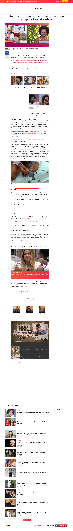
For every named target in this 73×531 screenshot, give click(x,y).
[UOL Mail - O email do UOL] (56, 1)
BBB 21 (25, 281)
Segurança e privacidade (47, 528)
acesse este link (14, 283)
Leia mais (45, 274)
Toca (62, 4)
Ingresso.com (13, 1)
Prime (59, 4)
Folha (31, 4)
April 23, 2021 (22, 204)
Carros (24, 4)
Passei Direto (27, 1)
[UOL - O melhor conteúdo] (7, 1)
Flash (10, 4)
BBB (36, 60)
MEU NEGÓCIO (22, 1)
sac (53, 1)
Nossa (55, 4)
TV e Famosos (36, 9)
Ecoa (49, 4)
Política (21, 4)
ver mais (26, 519)
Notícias (17, 4)
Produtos (7, 4)
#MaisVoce (27, 218)
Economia (28, 4)
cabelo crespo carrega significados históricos (33, 133)
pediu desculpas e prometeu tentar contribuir (29, 188)
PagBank (32, 1)
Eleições (14, 4)
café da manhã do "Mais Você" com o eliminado (22, 60)
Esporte (34, 4)
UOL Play (35, 1)
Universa (41, 4)
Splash (37, 4)
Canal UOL (52, 4)
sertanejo (17, 188)
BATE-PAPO (18, 1)
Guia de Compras (66, 4)
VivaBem (44, 4)
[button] (47, 259)
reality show (45, 114)
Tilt (47, 4)
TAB (57, 4)
